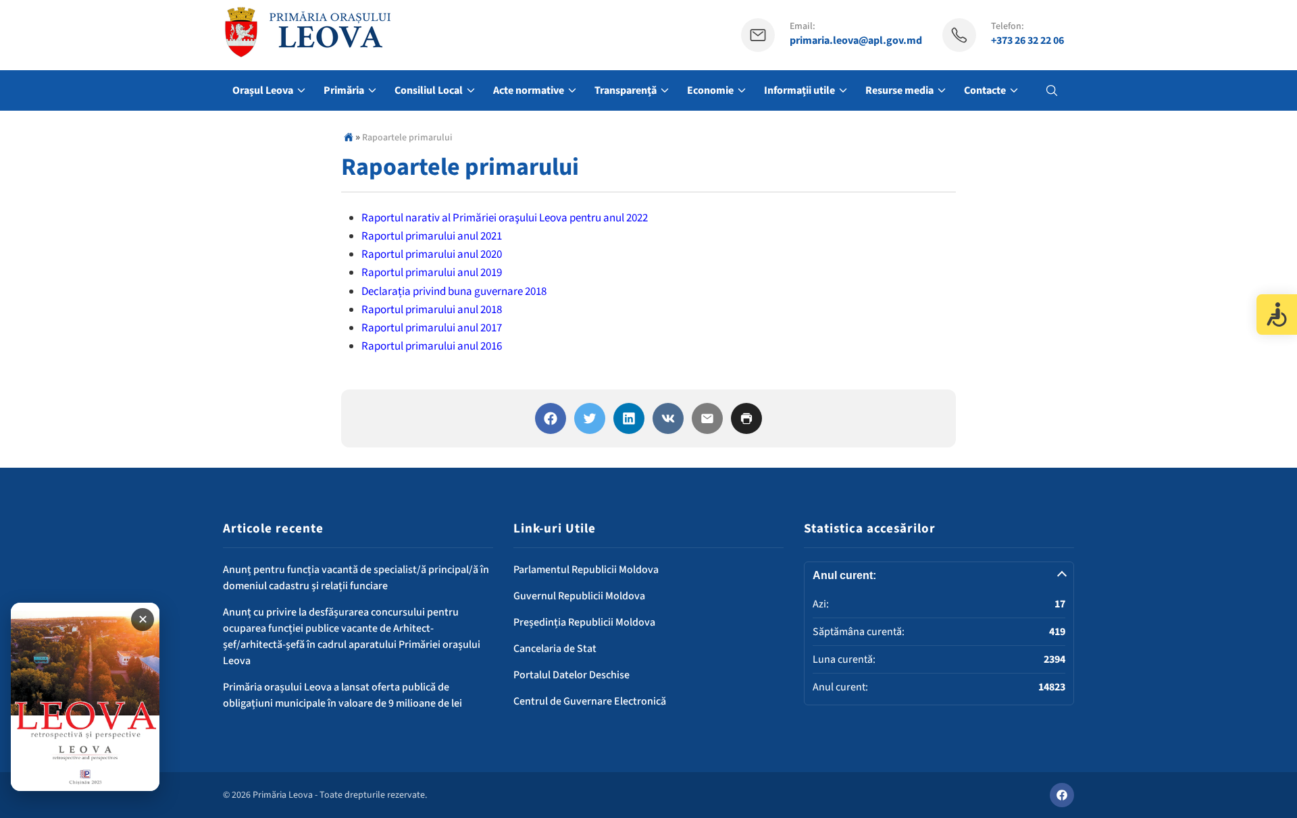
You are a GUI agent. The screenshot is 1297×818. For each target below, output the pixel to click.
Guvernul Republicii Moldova (579, 596)
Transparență (625, 90)
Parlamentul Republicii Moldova (586, 569)
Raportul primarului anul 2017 (431, 328)
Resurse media (899, 90)
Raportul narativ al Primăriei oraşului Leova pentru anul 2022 (504, 218)
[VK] (668, 418)
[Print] (746, 418)
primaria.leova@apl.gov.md (856, 41)
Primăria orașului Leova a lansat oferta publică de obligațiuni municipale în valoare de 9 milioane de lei (342, 695)
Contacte (985, 90)
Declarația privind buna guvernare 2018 (453, 291)
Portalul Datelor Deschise (571, 674)
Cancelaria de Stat (554, 648)
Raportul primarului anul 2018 (431, 310)
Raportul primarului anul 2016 (431, 346)
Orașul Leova (262, 90)
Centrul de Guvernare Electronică (589, 701)
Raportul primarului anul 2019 (431, 273)
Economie (710, 90)
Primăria (344, 90)
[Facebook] (550, 418)
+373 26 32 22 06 (1027, 41)
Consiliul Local (429, 90)
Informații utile (799, 90)
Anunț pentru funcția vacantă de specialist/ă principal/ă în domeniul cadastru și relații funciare (356, 577)
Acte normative (528, 90)
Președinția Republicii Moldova (584, 622)
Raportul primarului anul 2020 (431, 254)
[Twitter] (589, 418)
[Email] (707, 418)
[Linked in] (628, 418)
